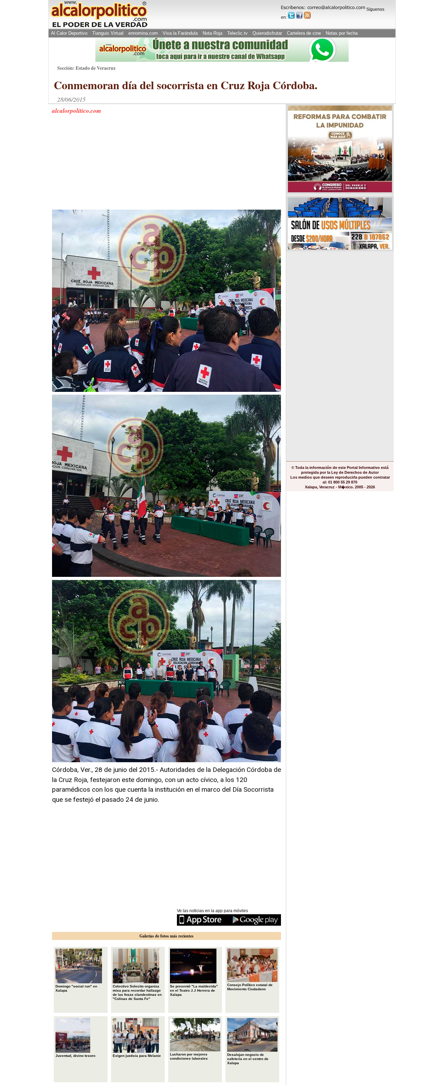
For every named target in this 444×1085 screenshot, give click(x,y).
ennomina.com (143, 33)
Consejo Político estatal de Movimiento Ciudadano (250, 987)
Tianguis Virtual (107, 33)
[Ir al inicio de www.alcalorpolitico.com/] (99, 26)
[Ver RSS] (307, 15)
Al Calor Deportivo (69, 33)
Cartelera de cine (304, 33)
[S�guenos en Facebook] (299, 15)
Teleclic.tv (237, 33)
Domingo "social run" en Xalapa (76, 988)
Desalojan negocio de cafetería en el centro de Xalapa (247, 1059)
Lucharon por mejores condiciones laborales (189, 1056)
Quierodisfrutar (267, 33)
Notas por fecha (342, 33)
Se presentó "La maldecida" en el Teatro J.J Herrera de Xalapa (194, 990)
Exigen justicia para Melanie (137, 1056)
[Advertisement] (104, 166)
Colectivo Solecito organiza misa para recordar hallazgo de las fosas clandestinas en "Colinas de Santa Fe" (137, 992)
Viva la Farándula (180, 33)
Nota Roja (212, 33)
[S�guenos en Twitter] (291, 15)
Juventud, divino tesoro (75, 1056)
